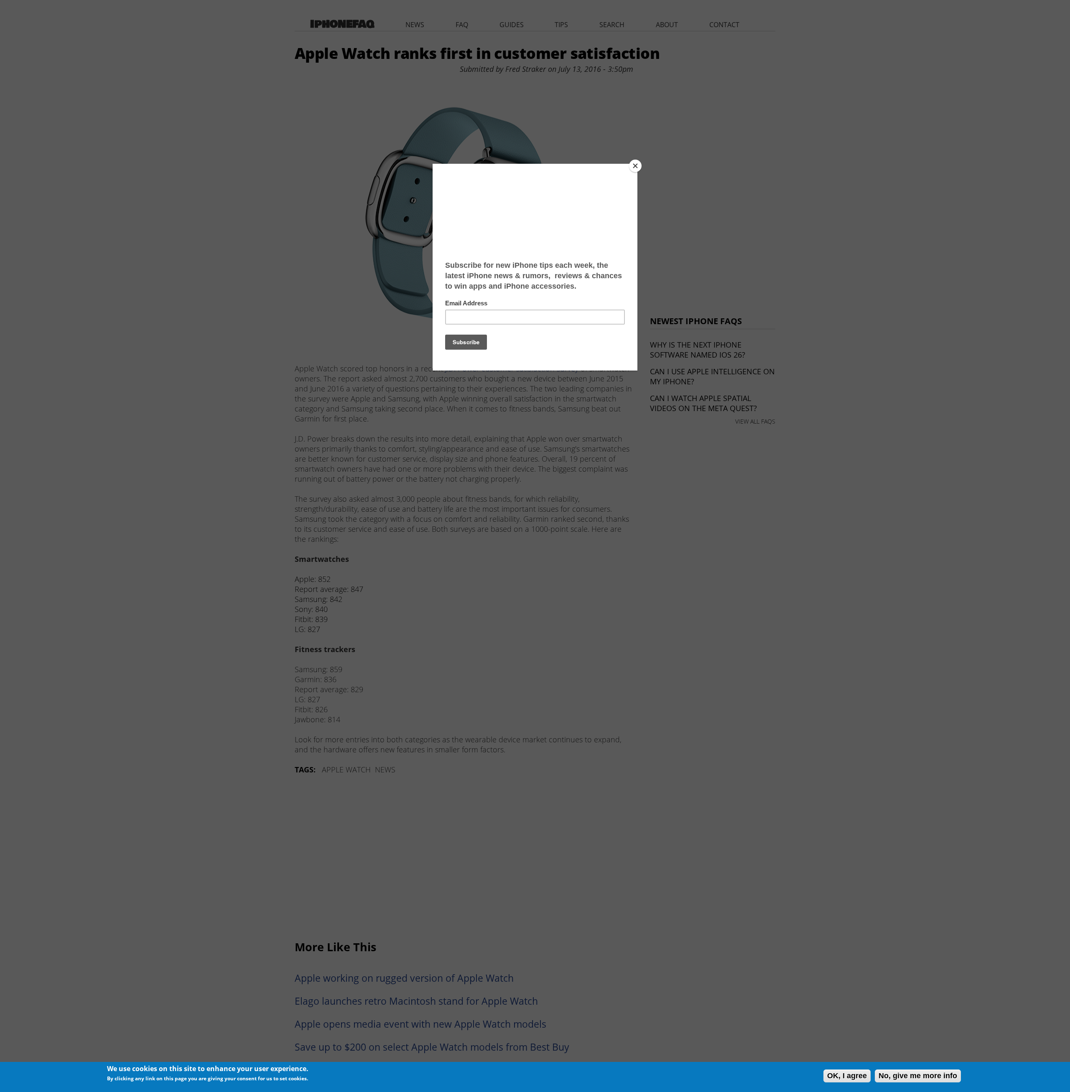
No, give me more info (918, 1076)
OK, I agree (847, 1076)
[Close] (635, 166)
